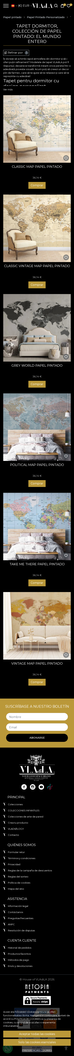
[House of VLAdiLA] (42, 5)
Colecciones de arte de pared (25, 816)
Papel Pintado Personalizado (46, 17)
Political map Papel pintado (37, 465)
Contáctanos (15, 912)
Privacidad (14, 864)
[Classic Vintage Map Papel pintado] (37, 228)
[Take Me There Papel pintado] (37, 526)
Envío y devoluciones (20, 966)
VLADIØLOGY (16, 828)
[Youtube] (41, 787)
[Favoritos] (68, 6)
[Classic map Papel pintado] (37, 129)
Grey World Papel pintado (37, 365)
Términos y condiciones (21, 858)
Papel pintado (12, 17)
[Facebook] (24, 787)
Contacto (13, 834)
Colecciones (15, 804)
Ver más (8, 89)
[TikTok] (50, 787)
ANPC (11, 924)
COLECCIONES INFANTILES (24, 810)
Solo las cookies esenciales (37, 1042)
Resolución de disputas (21, 930)
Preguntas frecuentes (20, 918)
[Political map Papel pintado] (37, 427)
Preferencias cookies (37, 1050)
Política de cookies (19, 882)
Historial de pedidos (19, 947)
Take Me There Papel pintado (37, 564)
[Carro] (62, 6)
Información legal (18, 906)
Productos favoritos (19, 953)
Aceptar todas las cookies (37, 1034)
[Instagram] (33, 787)
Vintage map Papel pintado (37, 663)
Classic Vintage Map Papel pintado (37, 266)
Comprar (37, 185)
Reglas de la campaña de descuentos (30, 870)
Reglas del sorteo (18, 876)
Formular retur (16, 852)
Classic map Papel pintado (37, 167)
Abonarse (37, 737)
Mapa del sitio (16, 888)
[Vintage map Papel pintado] (37, 626)
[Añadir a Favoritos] (66, 158)
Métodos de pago (18, 959)
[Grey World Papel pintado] (37, 328)
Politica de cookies (27, 1018)
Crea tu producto (18, 822)
